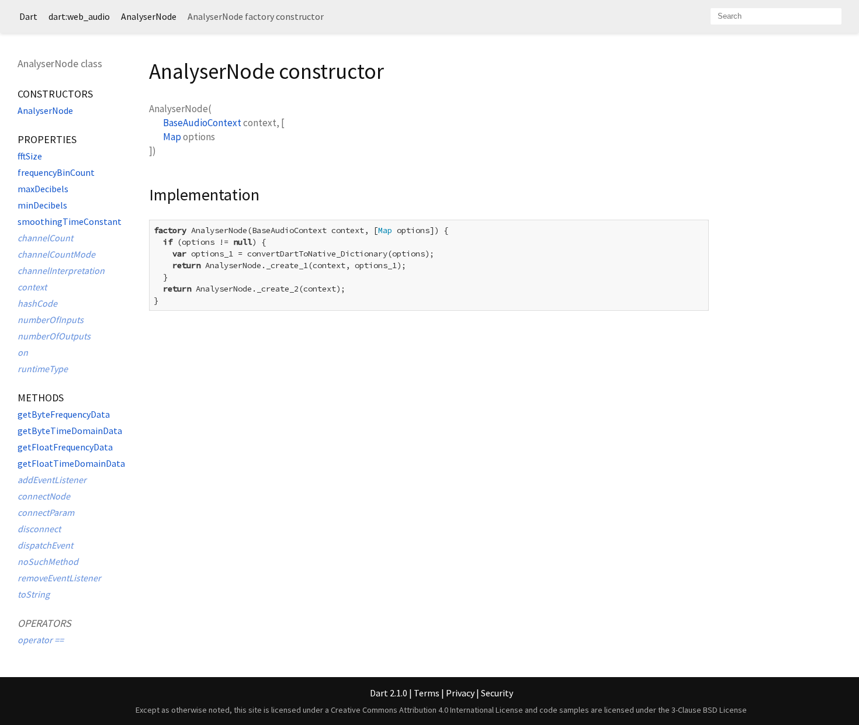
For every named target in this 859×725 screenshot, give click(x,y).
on (23, 352)
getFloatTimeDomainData (71, 463)
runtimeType (43, 368)
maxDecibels (43, 189)
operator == (41, 640)
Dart (28, 16)
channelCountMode (56, 254)
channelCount (45, 238)
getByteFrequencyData (64, 414)
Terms (426, 693)
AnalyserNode (148, 16)
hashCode (37, 303)
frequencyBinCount (56, 172)
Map (172, 136)
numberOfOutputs (54, 336)
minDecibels (42, 205)
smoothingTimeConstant (70, 221)
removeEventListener (59, 578)
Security (497, 693)
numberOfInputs (51, 319)
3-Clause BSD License (709, 710)
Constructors (55, 93)
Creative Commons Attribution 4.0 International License (427, 710)
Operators (44, 623)
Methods (41, 397)
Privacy (460, 693)
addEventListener (52, 479)
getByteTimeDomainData (70, 430)
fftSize (30, 156)
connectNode (44, 496)
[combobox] (776, 16)
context (32, 287)
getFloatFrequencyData (65, 447)
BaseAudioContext (202, 122)
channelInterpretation (61, 270)
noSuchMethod (48, 561)
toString (34, 594)
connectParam (46, 512)
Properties (47, 139)
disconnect (39, 529)
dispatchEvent (45, 545)
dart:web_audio (79, 16)
